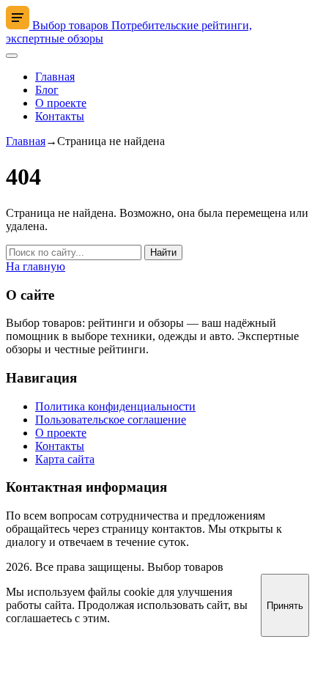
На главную (35, 266)
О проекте (60, 103)
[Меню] (12, 55)
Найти (163, 252)
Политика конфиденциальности (115, 406)
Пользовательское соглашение (110, 419)
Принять (285, 605)
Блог (47, 90)
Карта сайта (64, 459)
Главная (55, 76)
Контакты (59, 116)
